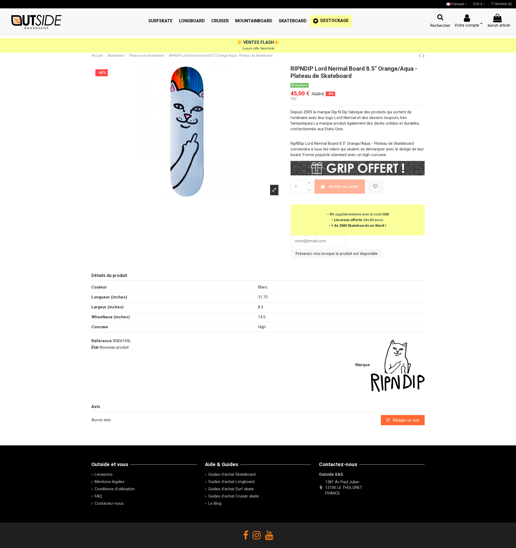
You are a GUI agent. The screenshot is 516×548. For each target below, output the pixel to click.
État (95, 347)
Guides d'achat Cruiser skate (233, 496)
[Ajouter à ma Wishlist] (375, 186)
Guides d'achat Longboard (231, 481)
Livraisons (104, 474)
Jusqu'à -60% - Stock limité (258, 48)
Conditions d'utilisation (115, 488)
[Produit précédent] (420, 55)
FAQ (98, 496)
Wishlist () (503, 4)
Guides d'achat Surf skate (231, 488)
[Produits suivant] (423, 55)
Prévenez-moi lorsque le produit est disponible (337, 253)
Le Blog (214, 503)
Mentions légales (109, 481)
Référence (101, 340)
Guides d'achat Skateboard (232, 474)
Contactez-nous (109, 503)
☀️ (240, 42)
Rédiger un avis (406, 420)
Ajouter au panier (344, 186)
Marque (362, 364)
